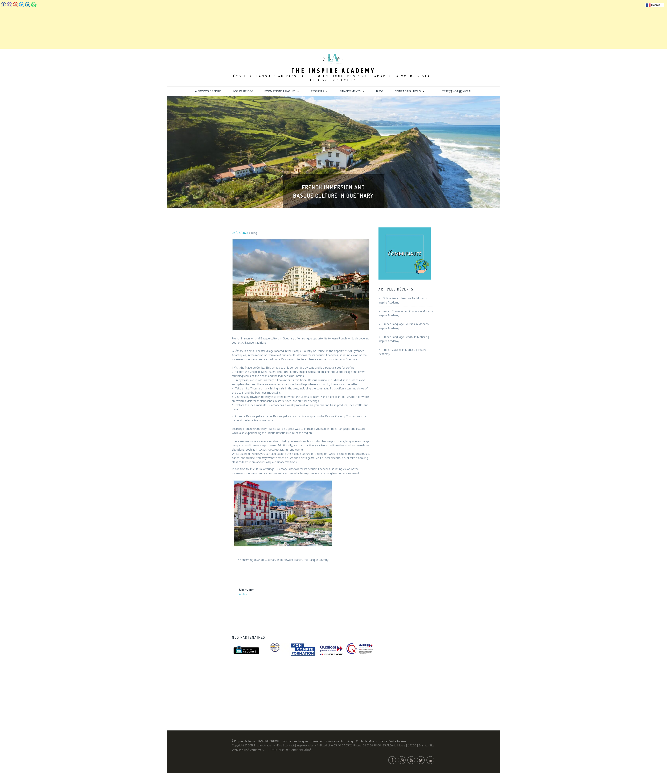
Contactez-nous (408, 91)
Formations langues (279, 91)
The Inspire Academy (333, 71)
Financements (350, 91)
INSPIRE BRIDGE (243, 91)
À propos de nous (208, 91)
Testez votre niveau (457, 91)
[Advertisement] (104, 24)
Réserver (317, 91)
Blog (380, 91)
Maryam (247, 590)
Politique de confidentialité (291, 750)
